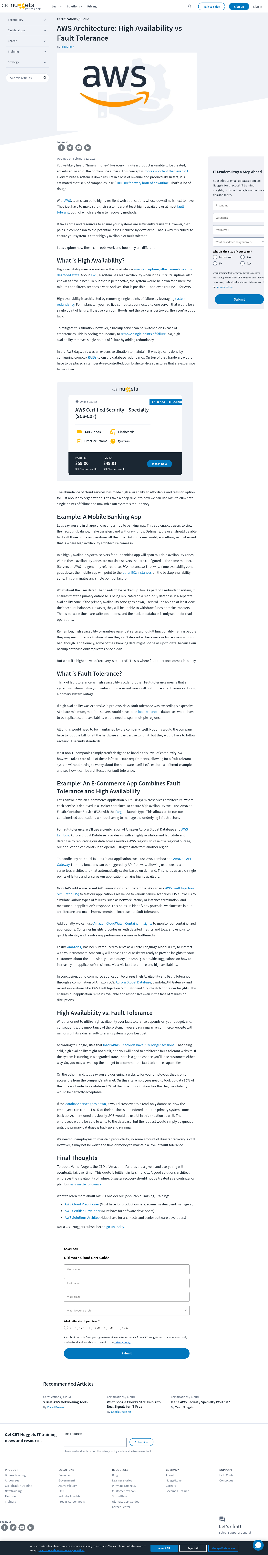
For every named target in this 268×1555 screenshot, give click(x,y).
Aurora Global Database (133, 982)
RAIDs (92, 357)
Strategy (13, 62)
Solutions (73, 6)
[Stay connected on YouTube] (79, 149)
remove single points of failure (143, 334)
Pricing (92, 6)
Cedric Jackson (121, 1412)
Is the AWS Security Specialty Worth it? (200, 1402)
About (170, 1475)
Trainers (10, 1501)
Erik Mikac (67, 47)
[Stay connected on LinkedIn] (87, 149)
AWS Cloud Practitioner (82, 1204)
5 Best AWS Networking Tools (65, 1402)
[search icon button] (45, 77)
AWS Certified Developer (82, 1211)
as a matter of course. (86, 1184)
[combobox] (125, 1310)
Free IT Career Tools (71, 1501)
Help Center (227, 1475)
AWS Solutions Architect (83, 1217)
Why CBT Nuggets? (124, 1486)
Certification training (18, 1486)
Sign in (257, 6)
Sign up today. (114, 1226)
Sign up (239, 6)
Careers (171, 1486)
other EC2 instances (137, 572)
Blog (115, 1475)
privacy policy (224, 287)
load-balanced (149, 711)
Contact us (226, 1480)
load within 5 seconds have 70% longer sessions (138, 1045)
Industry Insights (69, 1496)
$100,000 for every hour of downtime (142, 183)
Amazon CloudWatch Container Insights (122, 923)
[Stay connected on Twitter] (70, 149)
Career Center (121, 1507)
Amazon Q (74, 947)
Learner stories (122, 1480)
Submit (127, 1353)
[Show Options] (186, 1310)
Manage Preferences (223, 1548)
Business (64, 1475)
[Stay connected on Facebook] (61, 149)
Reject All (193, 1548)
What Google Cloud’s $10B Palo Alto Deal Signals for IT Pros (134, 1404)
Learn (55, 6)
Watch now (159, 464)
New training (13, 1491)
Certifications (17, 30)
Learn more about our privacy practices (62, 1550)
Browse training (15, 1475)
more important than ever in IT (167, 171)
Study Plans (120, 1496)
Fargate (120, 811)
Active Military (67, 1486)
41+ (249, 263)
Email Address (73, 1434)
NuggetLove (173, 1480)
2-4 (249, 257)
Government (66, 1480)
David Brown (55, 1407)
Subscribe (141, 1442)
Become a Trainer (177, 1491)
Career (12, 41)
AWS (67, 200)
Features (10, 1496)
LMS (61, 1491)
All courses (12, 1480)
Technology (15, 20)
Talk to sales (211, 6)
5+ (220, 263)
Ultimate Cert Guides (125, 1501)
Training (13, 51)
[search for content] (189, 6)
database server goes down (85, 1103)
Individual (225, 257)
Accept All (164, 1548)
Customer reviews (124, 1491)
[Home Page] (21, 6)
